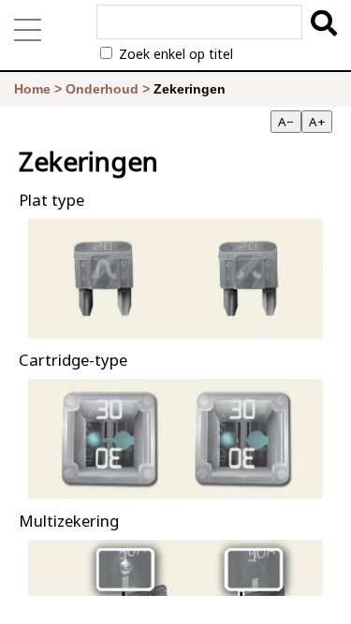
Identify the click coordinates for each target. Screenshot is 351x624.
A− (286, 121)
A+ (317, 121)
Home (32, 88)
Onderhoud (102, 88)
